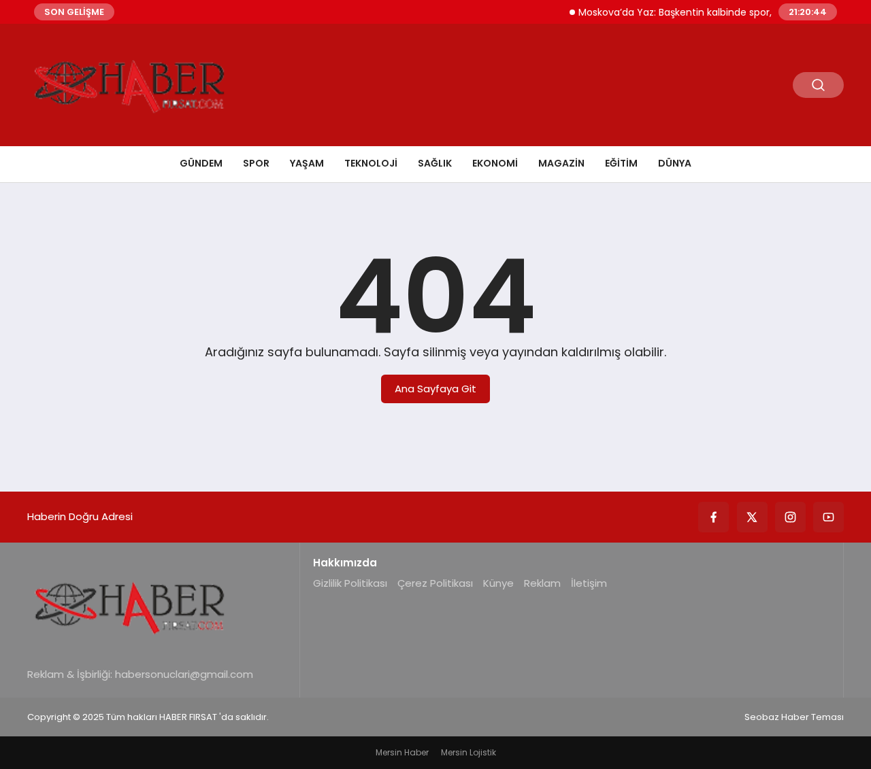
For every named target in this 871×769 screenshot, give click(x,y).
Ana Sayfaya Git (435, 388)
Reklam (542, 583)
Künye (498, 583)
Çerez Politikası (435, 583)
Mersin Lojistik (468, 752)
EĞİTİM (621, 163)
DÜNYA (674, 163)
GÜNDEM (201, 163)
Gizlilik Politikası (350, 583)
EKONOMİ (495, 163)
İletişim (589, 583)
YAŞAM (307, 163)
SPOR (256, 163)
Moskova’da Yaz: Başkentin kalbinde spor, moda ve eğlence (710, 12)
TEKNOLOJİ (370, 163)
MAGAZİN (561, 163)
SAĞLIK (435, 163)
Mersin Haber (402, 752)
